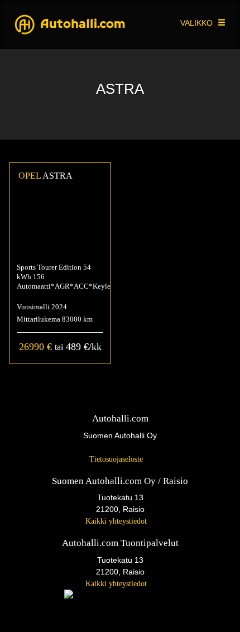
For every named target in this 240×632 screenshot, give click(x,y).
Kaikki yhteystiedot (117, 521)
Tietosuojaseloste (117, 459)
